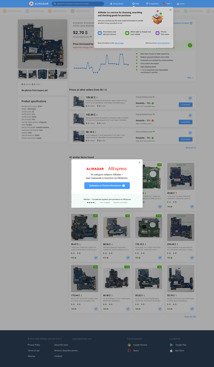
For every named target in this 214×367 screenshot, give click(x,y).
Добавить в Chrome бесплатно (105, 185)
